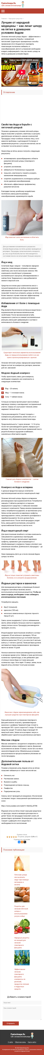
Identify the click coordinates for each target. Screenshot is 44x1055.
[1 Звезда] (8, 837)
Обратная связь (20, 1042)
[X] (25, 842)
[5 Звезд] (16, 837)
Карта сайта (32, 1042)
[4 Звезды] (14, 837)
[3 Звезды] (12, 837)
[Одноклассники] (22, 842)
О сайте (10, 1042)
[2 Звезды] (10, 837)
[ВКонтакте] (19, 842)
